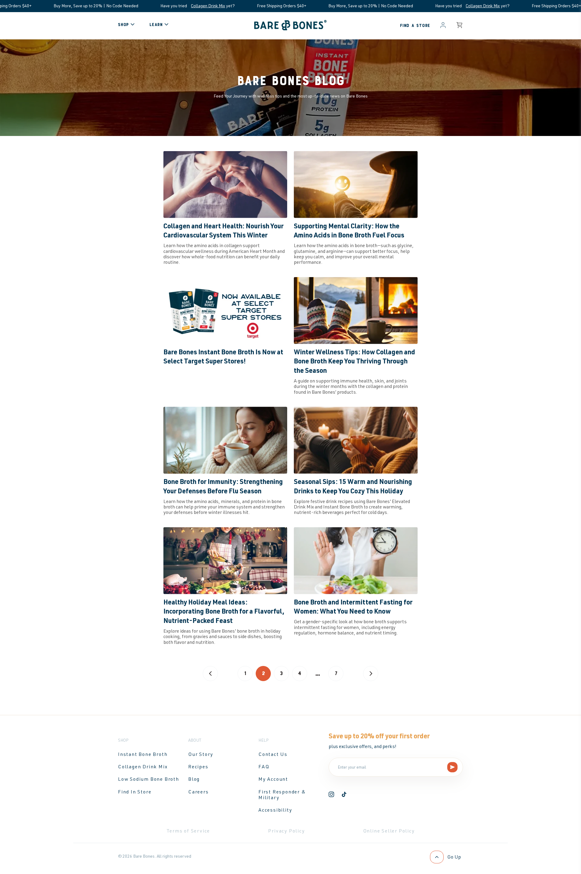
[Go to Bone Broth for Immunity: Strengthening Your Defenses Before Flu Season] (225, 440)
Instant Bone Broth (142, 754)
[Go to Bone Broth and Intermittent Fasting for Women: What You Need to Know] (356, 560)
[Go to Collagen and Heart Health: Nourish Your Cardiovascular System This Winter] (225, 184)
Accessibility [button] (275, 810)
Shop (123, 24)
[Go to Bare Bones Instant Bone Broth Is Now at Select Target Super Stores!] (225, 310)
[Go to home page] (290, 28)
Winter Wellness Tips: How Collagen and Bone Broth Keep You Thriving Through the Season (354, 361)
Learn (156, 24)
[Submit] (452, 767)
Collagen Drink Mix (167, 5)
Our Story (200, 754)
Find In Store (134, 792)
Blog (194, 779)
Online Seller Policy (389, 831)
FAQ (263, 766)
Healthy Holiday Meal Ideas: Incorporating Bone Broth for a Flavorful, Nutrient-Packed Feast (223, 611)
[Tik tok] (344, 795)
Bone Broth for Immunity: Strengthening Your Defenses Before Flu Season (223, 486)
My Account (273, 779)
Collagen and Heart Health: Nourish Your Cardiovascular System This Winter (223, 230)
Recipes (198, 766)
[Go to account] (443, 26)
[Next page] (370, 673)
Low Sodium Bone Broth (148, 779)
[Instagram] (331, 795)
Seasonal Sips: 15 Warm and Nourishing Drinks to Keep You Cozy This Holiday (353, 486)
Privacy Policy (286, 831)
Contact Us (272, 754)
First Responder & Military (282, 794)
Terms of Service (188, 831)
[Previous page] (210, 673)
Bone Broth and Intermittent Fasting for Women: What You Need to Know (353, 606)
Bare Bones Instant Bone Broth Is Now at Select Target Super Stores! (223, 356)
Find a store (415, 25)
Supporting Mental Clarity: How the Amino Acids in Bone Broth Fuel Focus (349, 230)
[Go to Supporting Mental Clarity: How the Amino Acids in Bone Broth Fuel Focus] (356, 184)
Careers (198, 792)
